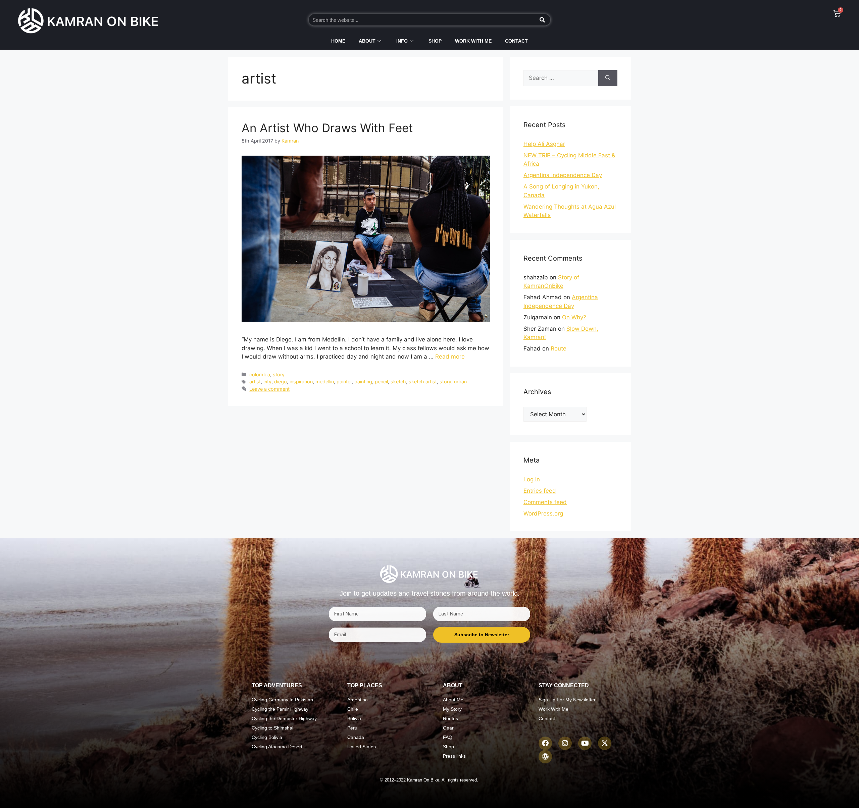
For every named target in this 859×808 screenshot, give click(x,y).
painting (363, 381)
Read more (450, 356)
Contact (516, 41)
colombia (259, 374)
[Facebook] (545, 743)
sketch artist (423, 381)
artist (255, 381)
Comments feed (545, 502)
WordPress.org (543, 513)
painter (344, 381)
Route (558, 348)
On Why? (574, 317)
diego (280, 381)
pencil (381, 381)
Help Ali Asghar (544, 144)
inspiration (301, 381)
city (267, 381)
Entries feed (539, 490)
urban (460, 381)
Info (402, 41)
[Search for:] (560, 78)
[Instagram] (565, 743)
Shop (435, 41)
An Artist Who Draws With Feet (327, 128)
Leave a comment (269, 389)
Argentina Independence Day (562, 175)
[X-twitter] (604, 743)
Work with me (473, 41)
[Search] (542, 19)
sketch (398, 381)
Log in (531, 479)
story (279, 374)
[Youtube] (585, 743)
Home (338, 41)
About (367, 41)
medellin (324, 381)
